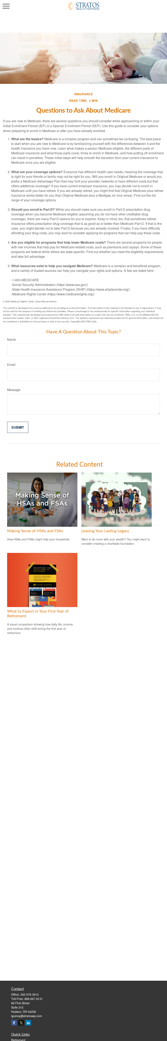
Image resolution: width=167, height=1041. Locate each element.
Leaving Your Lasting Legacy (105, 531)
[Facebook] (14, 1022)
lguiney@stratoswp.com (26, 1016)
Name (11, 339)
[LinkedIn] (28, 1022)
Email (11, 364)
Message (13, 389)
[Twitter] (21, 1022)
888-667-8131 (33, 999)
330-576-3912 (29, 994)
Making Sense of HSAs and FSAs (35, 531)
